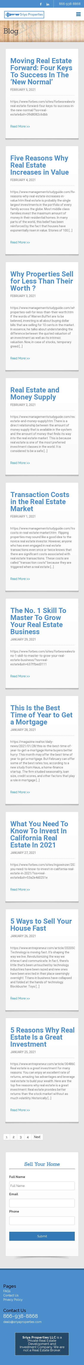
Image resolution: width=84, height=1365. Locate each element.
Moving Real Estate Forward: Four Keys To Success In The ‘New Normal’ (41, 71)
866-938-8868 (70, 4)
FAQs (7, 1291)
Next (37, 1137)
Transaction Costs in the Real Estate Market (39, 501)
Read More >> (20, 126)
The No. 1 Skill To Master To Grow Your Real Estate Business (38, 621)
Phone (14, 1211)
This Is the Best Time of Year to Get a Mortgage (41, 715)
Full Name (17, 1177)
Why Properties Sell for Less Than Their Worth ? (41, 281)
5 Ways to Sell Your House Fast (41, 924)
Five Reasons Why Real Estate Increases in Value (39, 165)
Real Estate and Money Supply (34, 393)
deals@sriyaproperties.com (22, 1322)
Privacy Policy (13, 1299)
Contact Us (11, 1295)
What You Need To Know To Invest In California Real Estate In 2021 (39, 834)
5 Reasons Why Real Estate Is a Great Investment (42, 1037)
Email (13, 1194)
